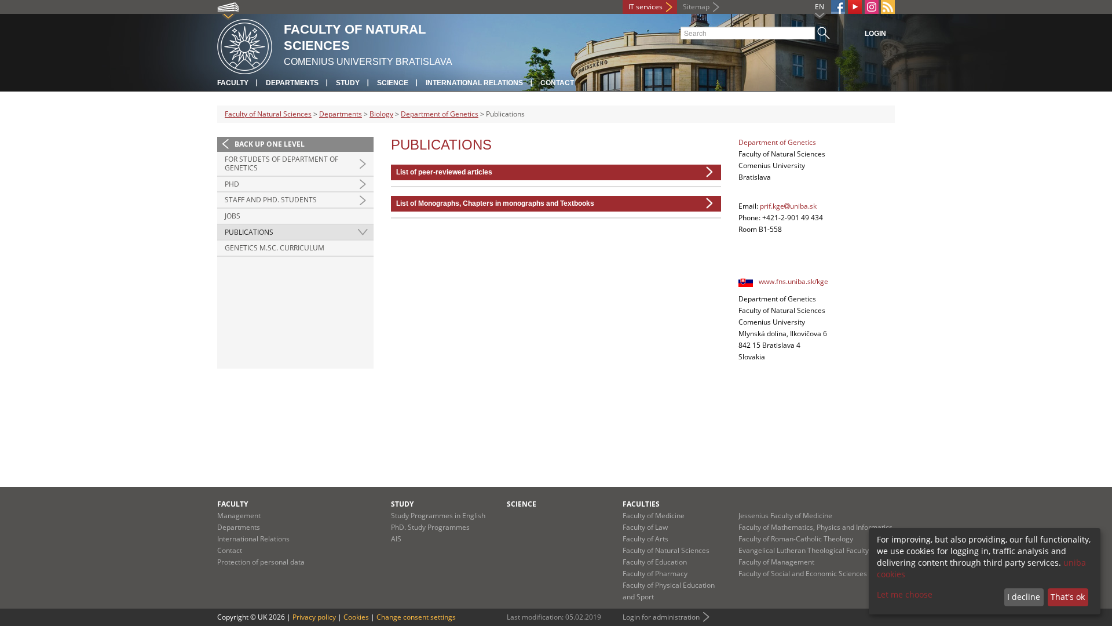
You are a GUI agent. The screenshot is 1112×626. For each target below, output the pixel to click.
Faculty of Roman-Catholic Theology (795, 539)
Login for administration (661, 617)
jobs (232, 216)
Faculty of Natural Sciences (268, 114)
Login (875, 34)
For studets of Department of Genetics (281, 163)
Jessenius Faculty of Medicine (785, 516)
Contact (557, 83)
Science (392, 83)
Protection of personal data (261, 562)
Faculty (232, 83)
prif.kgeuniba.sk (788, 206)
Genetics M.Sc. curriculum (274, 248)
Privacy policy (314, 617)
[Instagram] (872, 7)
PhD (232, 184)
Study (348, 83)
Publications (249, 232)
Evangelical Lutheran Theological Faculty (803, 550)
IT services (645, 7)
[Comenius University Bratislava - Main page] (244, 45)
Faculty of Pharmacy (655, 573)
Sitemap (696, 7)
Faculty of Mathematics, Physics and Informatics (815, 527)
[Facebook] (838, 7)
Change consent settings (416, 617)
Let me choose (904, 594)
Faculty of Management (776, 562)
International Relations (474, 83)
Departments (292, 83)
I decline (1023, 596)
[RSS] (888, 7)
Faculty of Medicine (654, 516)
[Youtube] (855, 7)
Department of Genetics (439, 114)
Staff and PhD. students (271, 200)
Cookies (356, 617)
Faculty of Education (655, 562)
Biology (381, 114)
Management (239, 516)
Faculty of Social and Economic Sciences (802, 573)
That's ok (1068, 596)
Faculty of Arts (645, 539)
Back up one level (270, 144)
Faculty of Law (645, 527)
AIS (396, 539)
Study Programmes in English (438, 516)
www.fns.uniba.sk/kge (793, 281)
